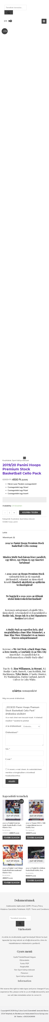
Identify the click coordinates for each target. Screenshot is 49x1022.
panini (15, 522)
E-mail (9, 759)
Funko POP (24, 963)
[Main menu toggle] (44, 21)
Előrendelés (24, 960)
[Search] (8, 13)
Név (8, 749)
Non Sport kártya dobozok (24, 970)
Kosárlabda (7, 460)
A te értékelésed (13, 726)
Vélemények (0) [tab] (9, 537)
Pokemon (24, 973)
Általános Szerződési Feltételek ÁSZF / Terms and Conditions (24, 909)
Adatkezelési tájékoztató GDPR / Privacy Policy (24, 906)
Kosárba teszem (30, 512)
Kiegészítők (24, 966)
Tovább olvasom (11, 837)
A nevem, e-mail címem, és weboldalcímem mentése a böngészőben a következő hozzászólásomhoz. (24, 772)
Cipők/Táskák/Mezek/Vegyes (24, 957)
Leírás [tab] (5, 532)
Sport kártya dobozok (20, 460)
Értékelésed (12, 732)
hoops (10, 522)
